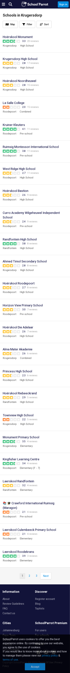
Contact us (9, 613)
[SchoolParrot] (35, 4)
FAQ (5, 609)
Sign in (63, 4)
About (6, 599)
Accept (35, 667)
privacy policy (50, 656)
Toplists (39, 609)
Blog (37, 604)
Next (46, 576)
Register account (45, 599)
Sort (46, 24)
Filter (29, 24)
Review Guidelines (13, 604)
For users (40, 630)
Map (12, 24)
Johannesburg (11, 630)
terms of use (10, 660)
